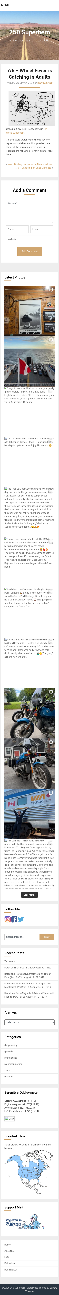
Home (7, 1244)
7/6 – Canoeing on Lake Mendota (33, 167)
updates (8, 1076)
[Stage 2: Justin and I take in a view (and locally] (29, 412)
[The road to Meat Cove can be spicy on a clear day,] (29, 512)
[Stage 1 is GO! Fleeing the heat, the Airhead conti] (29, 713)
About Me (9, 1251)
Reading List (10, 1269)
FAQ (6, 1257)
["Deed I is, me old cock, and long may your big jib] (29, 311)
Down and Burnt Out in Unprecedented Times (27, 967)
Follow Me (9, 1263)
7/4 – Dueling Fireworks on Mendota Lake (30, 164)
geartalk (8, 1051)
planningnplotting (13, 1064)
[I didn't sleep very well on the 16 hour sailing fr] (29, 361)
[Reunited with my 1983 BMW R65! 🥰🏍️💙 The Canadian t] (29, 763)
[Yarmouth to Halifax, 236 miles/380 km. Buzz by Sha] (29, 663)
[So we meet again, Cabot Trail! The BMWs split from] (29, 562)
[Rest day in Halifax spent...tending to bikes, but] (29, 613)
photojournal (11, 1057)
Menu (5, 5)
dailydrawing (44, 82)
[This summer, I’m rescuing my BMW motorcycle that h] (29, 864)
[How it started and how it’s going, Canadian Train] (29, 814)
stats (7, 1070)
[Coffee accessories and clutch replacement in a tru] (29, 462)
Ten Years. (9, 961)
